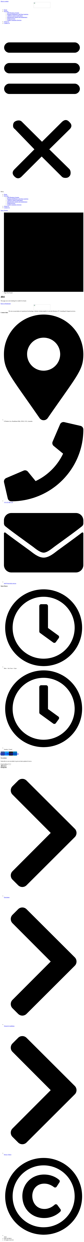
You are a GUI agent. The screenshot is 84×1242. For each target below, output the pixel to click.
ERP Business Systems (13, 13)
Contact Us (7, 23)
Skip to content (4, 1)
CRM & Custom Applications (15, 15)
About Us (6, 21)
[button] (42, 108)
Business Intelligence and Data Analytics (17, 14)
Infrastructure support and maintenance (17, 17)
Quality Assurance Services (14, 20)
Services (6, 11)
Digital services (11, 18)
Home (5, 10)
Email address (4, 764)
